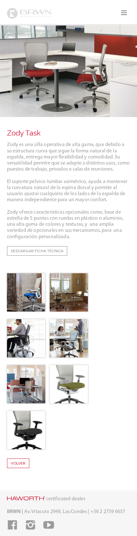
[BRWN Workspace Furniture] (29, 14)
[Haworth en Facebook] (12, 527)
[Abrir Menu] (124, 12)
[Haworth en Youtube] (48, 527)
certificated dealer (65, 499)
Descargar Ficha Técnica (37, 251)
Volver (18, 463)
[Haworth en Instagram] (30, 527)
